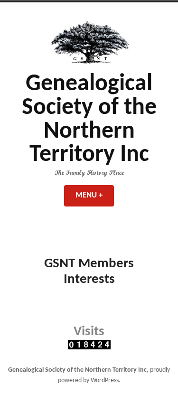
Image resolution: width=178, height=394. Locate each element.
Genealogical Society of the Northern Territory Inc (89, 120)
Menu (94, 195)
